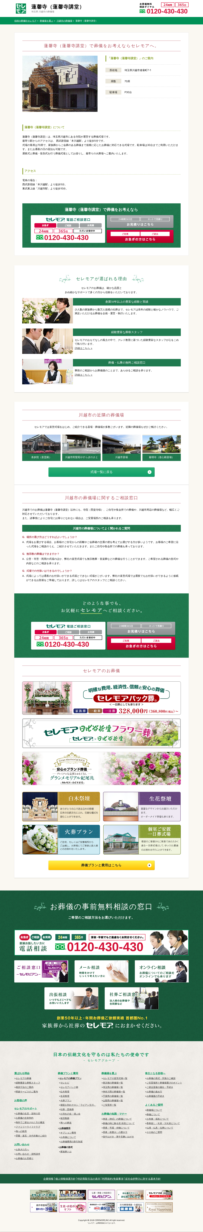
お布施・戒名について (158, 1118)
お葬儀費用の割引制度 (71, 1141)
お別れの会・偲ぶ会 (70, 1113)
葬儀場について (154, 1110)
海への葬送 (66, 1122)
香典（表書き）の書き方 (115, 1132)
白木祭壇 (64, 1091)
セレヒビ (64, 1082)
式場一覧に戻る (101, 472)
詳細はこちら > (83, 348)
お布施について (68, 1137)
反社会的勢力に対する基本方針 (143, 1178)
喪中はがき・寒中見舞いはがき (118, 1136)
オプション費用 (68, 1132)
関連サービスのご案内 (27, 1091)
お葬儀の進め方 (154, 1091)
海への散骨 (21, 1131)
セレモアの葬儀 (23, 1078)
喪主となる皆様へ (155, 1073)
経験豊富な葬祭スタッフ (28, 1082)
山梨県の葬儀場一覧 (113, 1100)
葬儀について (153, 1114)
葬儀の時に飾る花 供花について (119, 1123)
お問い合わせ (21, 1144)
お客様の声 (20, 1100)
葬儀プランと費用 (68, 1073)
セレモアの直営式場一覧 (115, 1078)
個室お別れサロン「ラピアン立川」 (78, 1105)
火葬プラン (66, 1100)
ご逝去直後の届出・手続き (160, 1087)
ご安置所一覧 (109, 1105)
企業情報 (48, 1178)
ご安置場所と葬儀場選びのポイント (164, 1082)
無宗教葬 (64, 1118)
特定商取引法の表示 (88, 1178)
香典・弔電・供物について (116, 1127)
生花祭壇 (64, 1096)
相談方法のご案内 (24, 1087)
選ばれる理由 (21, 1073)
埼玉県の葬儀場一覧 (113, 1087)
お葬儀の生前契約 (24, 1118)
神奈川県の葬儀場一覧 (114, 1091)
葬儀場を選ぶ (109, 1073)
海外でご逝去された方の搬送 (30, 1122)
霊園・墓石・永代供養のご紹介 (31, 1135)
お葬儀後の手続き (155, 1096)
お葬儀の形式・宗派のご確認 (161, 1078)
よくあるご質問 (154, 1104)
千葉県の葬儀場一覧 (113, 1096)
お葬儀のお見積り (24, 1158)
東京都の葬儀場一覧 (113, 1082)
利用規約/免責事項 (112, 1178)
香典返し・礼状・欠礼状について (163, 1123)
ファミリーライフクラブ (28, 1126)
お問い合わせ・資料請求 (28, 1154)
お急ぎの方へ (22, 1149)
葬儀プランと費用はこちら (101, 865)
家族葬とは (66, 1151)
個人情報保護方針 (65, 1178)
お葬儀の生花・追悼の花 (28, 1113)
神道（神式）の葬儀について (117, 1118)
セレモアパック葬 (69, 1087)
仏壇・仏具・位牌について (160, 1127)
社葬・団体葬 (67, 1109)
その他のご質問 (154, 1132)
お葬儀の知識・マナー (114, 1113)
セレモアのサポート (25, 1108)
